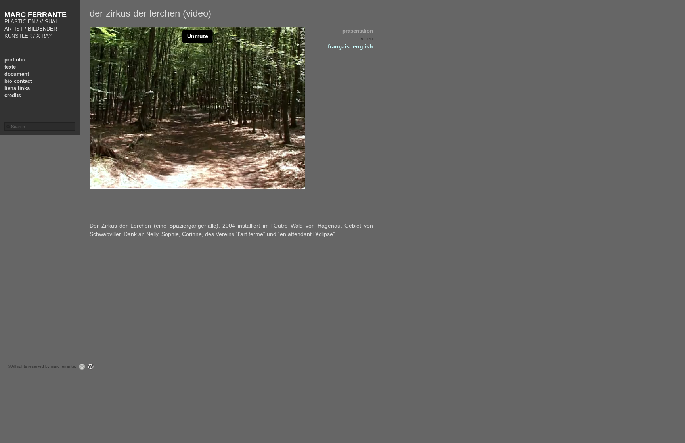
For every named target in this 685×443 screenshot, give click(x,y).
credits (12, 95)
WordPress (93, 366)
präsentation (357, 31)
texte (10, 67)
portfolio (14, 60)
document (16, 74)
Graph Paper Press (80, 366)
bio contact (18, 81)
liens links (17, 88)
